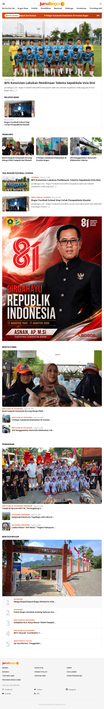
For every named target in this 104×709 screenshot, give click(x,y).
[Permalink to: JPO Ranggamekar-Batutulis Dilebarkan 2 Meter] (86, 146)
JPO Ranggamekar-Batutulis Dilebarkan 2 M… (33, 430)
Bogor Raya (18, 409)
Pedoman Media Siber (11, 680)
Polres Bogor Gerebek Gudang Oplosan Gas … (35, 612)
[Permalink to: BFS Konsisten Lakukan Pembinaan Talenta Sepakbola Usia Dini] (52, 49)
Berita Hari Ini (37, 197)
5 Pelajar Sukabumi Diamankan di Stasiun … (32, 420)
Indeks (5, 668)
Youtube (8, 693)
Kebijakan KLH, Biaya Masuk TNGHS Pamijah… (35, 622)
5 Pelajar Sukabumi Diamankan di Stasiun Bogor (41, 15)
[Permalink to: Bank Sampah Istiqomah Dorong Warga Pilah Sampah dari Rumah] (18, 146)
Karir (69, 668)
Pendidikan (28, 506)
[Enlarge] (98, 220)
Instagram (72, 689)
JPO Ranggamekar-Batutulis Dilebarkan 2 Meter (83, 159)
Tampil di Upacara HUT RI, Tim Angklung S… (22, 508)
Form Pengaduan (74, 676)
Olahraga (35, 177)
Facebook (8, 689)
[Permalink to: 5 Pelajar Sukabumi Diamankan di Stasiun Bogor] (52, 146)
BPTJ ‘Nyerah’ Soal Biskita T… (27, 633)
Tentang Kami (8, 676)
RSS (38, 693)
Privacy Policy (41, 672)
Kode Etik (39, 668)
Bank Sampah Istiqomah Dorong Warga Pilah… (23, 411)
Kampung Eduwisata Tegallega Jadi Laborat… (33, 517)
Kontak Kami (40, 676)
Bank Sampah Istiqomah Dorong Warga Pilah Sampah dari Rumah (17, 159)
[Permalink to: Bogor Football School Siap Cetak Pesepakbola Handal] (19, 108)
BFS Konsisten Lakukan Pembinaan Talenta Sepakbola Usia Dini (49, 83)
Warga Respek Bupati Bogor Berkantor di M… (35, 601)
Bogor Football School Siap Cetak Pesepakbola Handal (17, 123)
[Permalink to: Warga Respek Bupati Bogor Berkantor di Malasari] (52, 568)
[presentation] (3, 148)
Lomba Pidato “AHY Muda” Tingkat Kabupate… (34, 527)
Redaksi (5, 672)
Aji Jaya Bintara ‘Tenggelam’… (28, 643)
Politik (29, 641)
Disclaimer (72, 672)
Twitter (39, 689)
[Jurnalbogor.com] (52, 3)
